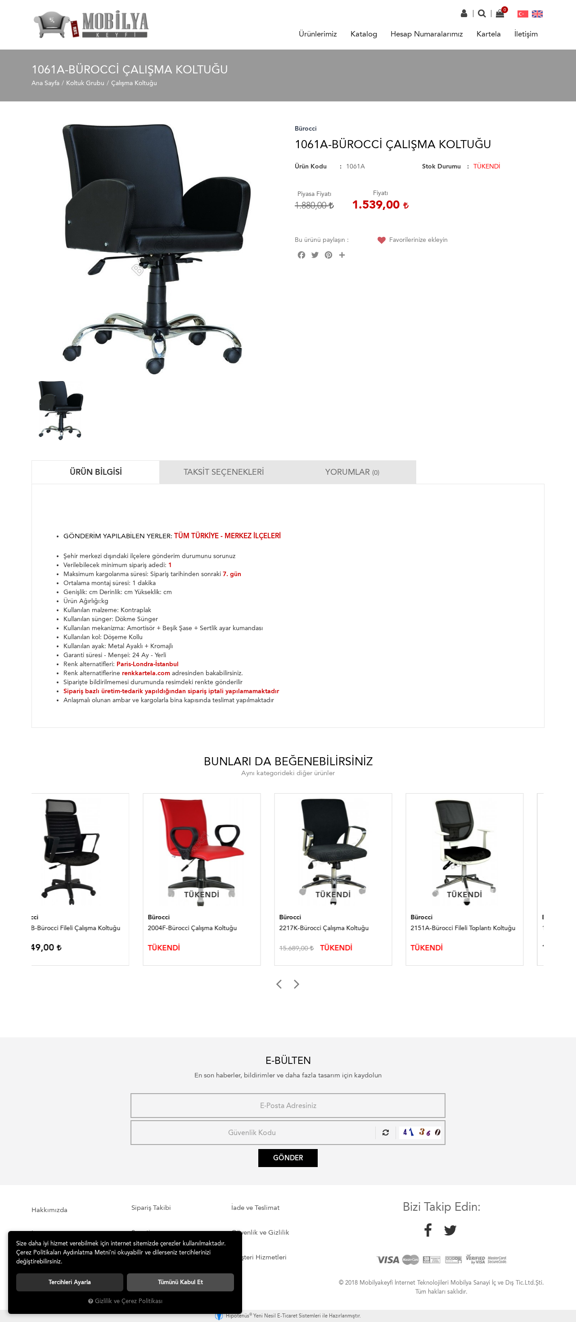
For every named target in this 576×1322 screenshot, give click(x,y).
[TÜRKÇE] (523, 14)
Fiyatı (380, 193)
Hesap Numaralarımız (427, 33)
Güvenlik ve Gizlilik (260, 1232)
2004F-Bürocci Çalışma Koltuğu (81, 928)
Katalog (364, 33)
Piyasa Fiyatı (314, 194)
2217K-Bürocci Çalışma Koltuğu (212, 928)
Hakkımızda (50, 1210)
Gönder (288, 1158)
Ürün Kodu (311, 166)
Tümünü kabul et (180, 1282)
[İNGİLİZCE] (537, 14)
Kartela (489, 33)
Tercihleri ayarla (70, 1282)
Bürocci (306, 128)
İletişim (526, 33)
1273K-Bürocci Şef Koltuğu (469, 928)
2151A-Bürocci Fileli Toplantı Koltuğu (351, 928)
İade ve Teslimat (255, 1208)
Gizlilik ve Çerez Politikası (128, 1301)
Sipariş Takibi (151, 1208)
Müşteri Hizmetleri (259, 1257)
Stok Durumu (441, 166)
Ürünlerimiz (318, 33)
